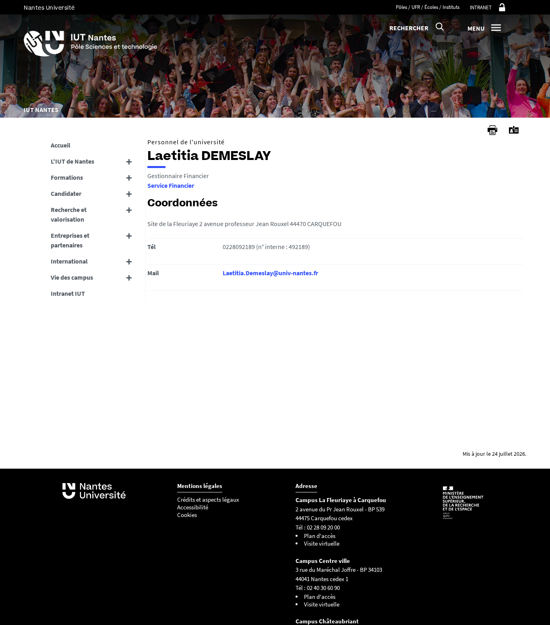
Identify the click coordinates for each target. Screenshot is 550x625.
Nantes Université (49, 7)
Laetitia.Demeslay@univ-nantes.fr (270, 273)
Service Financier (170, 185)
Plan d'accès (319, 536)
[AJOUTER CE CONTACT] (513, 130)
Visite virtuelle (321, 543)
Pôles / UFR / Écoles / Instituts (427, 7)
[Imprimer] (492, 130)
